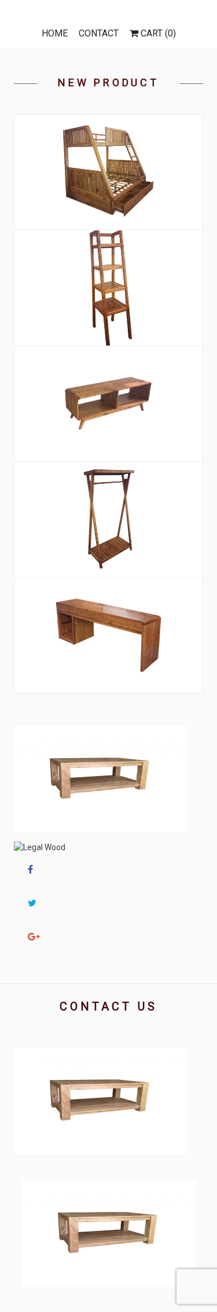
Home (55, 33)
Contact (99, 33)
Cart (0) (157, 33)
